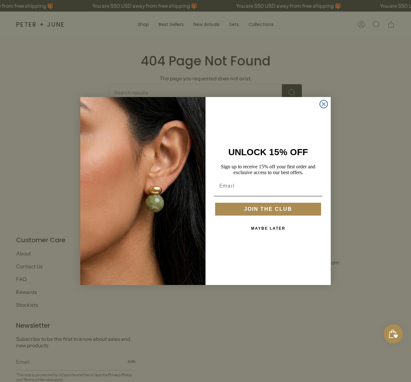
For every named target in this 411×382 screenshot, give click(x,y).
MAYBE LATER (268, 228)
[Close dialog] (324, 104)
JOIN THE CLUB (268, 209)
